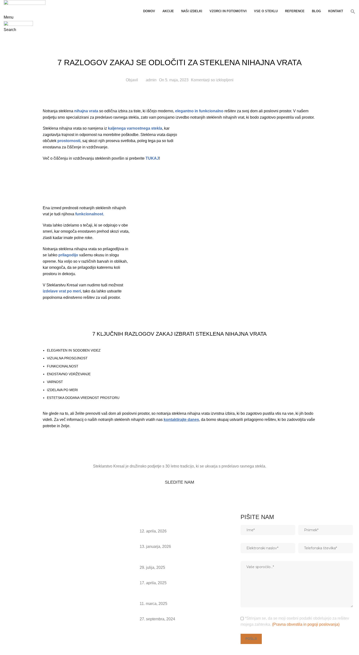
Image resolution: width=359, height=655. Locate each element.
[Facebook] (62, 501)
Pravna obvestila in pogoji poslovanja (38, 643)
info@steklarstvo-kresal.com (32, 632)
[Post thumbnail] (129, 528)
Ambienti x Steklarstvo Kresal (165, 541)
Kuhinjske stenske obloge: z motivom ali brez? (180, 525)
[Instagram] (49, 501)
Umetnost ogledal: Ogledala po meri (171, 613)
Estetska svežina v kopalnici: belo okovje (175, 577)
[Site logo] (24, 3)
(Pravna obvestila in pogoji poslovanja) (305, 624)
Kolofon (13, 649)
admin (151, 80)
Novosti (179, 45)
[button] (352, 11)
